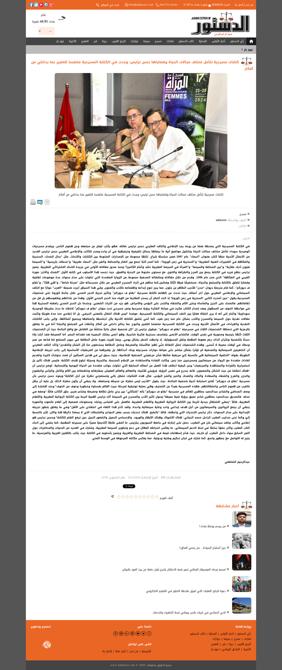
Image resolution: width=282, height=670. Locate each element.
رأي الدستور (237, 41)
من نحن (249, 4)
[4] (144, 497)
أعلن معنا (120, 651)
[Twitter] (36, 4)
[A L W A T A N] (220, 24)
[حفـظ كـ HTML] (40, 204)
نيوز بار (60, 41)
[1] (157, 497)
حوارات (134, 41)
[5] (140, 497)
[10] (119, 497)
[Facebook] (31, 4)
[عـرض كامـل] (241, 526)
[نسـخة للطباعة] (33, 204)
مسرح (158, 41)
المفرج (85, 41)
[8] (127, 497)
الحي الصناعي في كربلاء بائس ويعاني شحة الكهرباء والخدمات (189, 612)
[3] (148, 497)
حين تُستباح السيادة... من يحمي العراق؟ (202, 547)
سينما (146, 41)
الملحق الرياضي (231, 649)
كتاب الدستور (186, 41)
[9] (123, 497)
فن (95, 41)
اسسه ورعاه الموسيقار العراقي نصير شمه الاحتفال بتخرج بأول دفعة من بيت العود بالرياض (174, 569)
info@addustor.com (141, 4)
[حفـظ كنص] (47, 204)
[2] (152, 497)
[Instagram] (46, 4)
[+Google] (51, 4)
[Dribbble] (121, 633)
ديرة (104, 41)
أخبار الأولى (218, 41)
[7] (131, 497)
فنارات (170, 41)
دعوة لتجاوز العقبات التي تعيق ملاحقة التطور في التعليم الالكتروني (186, 591)
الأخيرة (72, 41)
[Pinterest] (115, 633)
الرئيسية (146, 651)
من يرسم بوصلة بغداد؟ (212, 526)
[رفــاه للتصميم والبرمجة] (46, 645)
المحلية (203, 41)
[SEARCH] (97, 4)
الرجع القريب (119, 41)
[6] (136, 497)
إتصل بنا (239, 4)
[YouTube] (41, 4)
